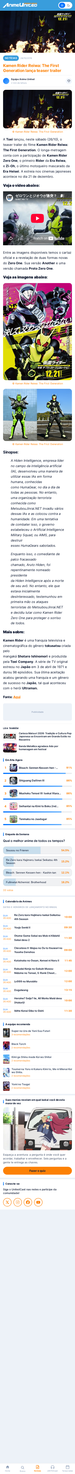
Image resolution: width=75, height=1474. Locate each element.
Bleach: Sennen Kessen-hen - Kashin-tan (37, 768)
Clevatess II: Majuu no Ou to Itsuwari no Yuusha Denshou (38, 950)
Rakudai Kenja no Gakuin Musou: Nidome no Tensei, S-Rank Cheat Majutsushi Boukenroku (34, 971)
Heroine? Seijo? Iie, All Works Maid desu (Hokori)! (38, 1000)
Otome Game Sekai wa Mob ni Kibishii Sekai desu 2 (37, 937)
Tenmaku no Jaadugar (33, 819)
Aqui (17, 697)
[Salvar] (69, 81)
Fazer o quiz (37, 1170)
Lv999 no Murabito (25, 981)
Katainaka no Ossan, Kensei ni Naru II (36, 960)
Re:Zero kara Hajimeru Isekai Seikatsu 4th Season (37, 917)
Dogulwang (21, 990)
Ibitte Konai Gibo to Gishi (29, 1010)
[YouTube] (38, 1202)
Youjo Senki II (22, 927)
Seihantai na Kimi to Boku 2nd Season (37, 806)
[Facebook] (28, 1202)
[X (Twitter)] (7, 1202)
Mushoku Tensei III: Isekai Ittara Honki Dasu (39, 793)
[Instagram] (17, 1202)
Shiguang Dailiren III (31, 780)
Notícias (11, 58)
